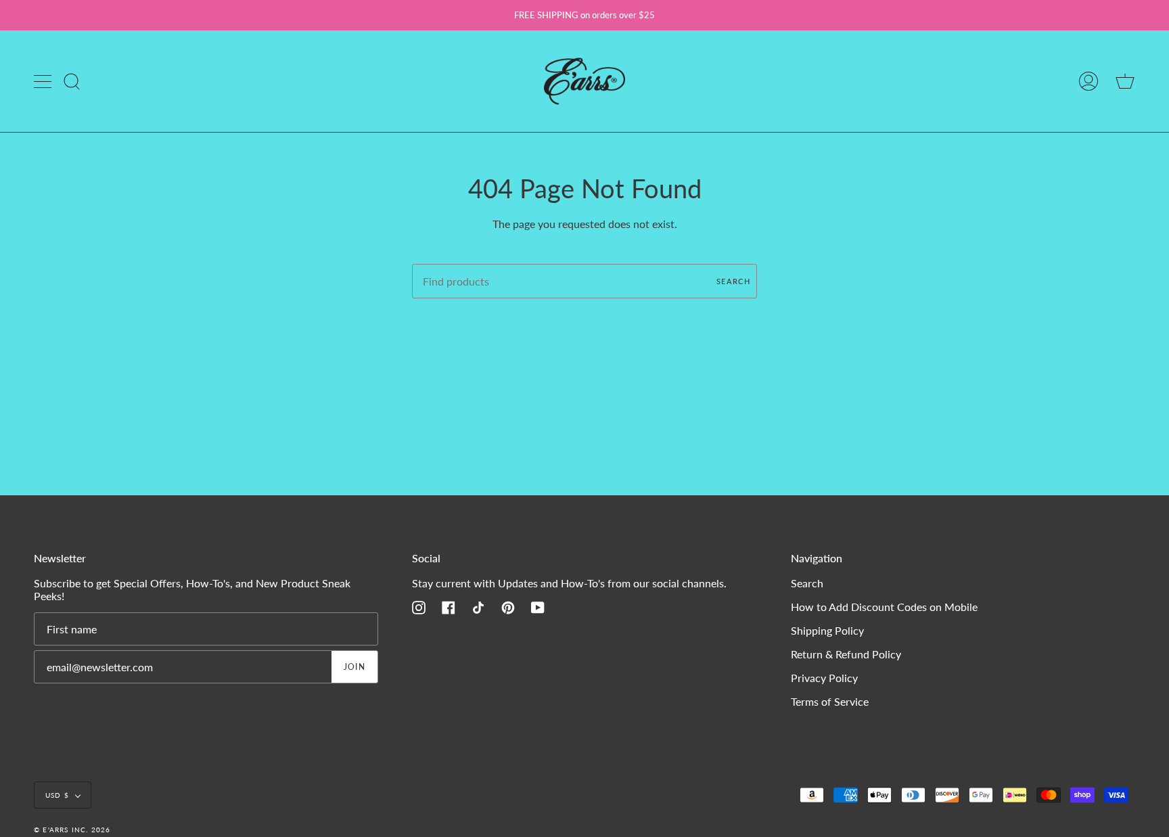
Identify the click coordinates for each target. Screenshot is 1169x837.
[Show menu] (44, 81)
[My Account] (1088, 81)
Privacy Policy (824, 677)
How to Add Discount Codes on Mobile (884, 606)
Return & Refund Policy (846, 654)
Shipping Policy (827, 630)
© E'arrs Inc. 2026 (72, 829)
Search (733, 281)
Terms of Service (830, 701)
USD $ (57, 795)
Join (355, 667)
